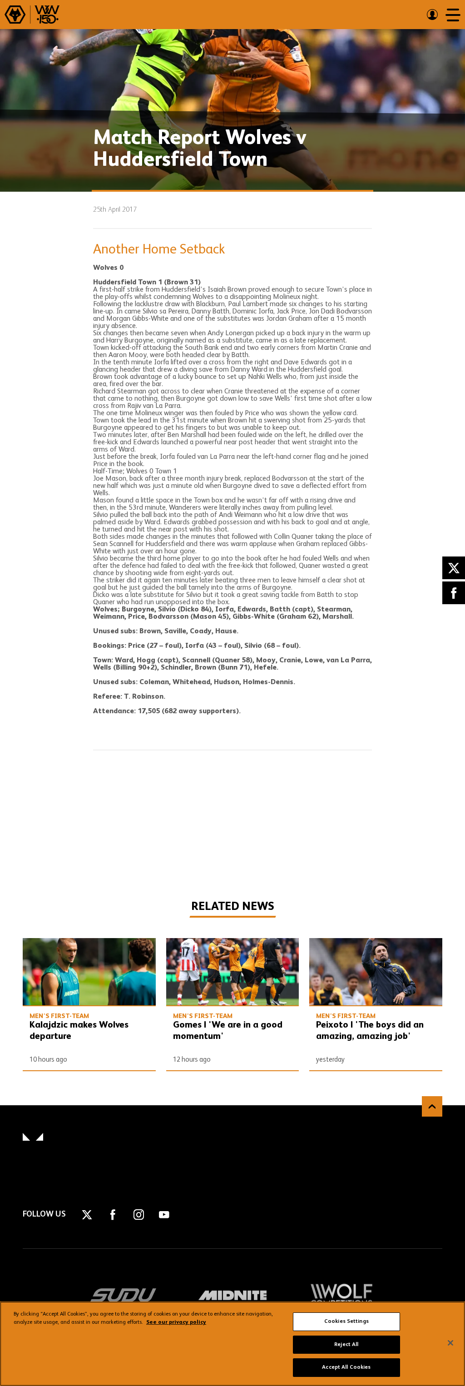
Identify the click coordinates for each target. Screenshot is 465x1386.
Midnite (232, 1295)
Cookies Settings (346, 1321)
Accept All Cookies (346, 1367)
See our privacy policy (176, 1322)
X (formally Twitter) (453, 567)
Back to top (432, 1106)
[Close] (450, 1343)
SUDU (123, 1295)
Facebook (453, 592)
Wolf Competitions (341, 1295)
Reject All (346, 1344)
